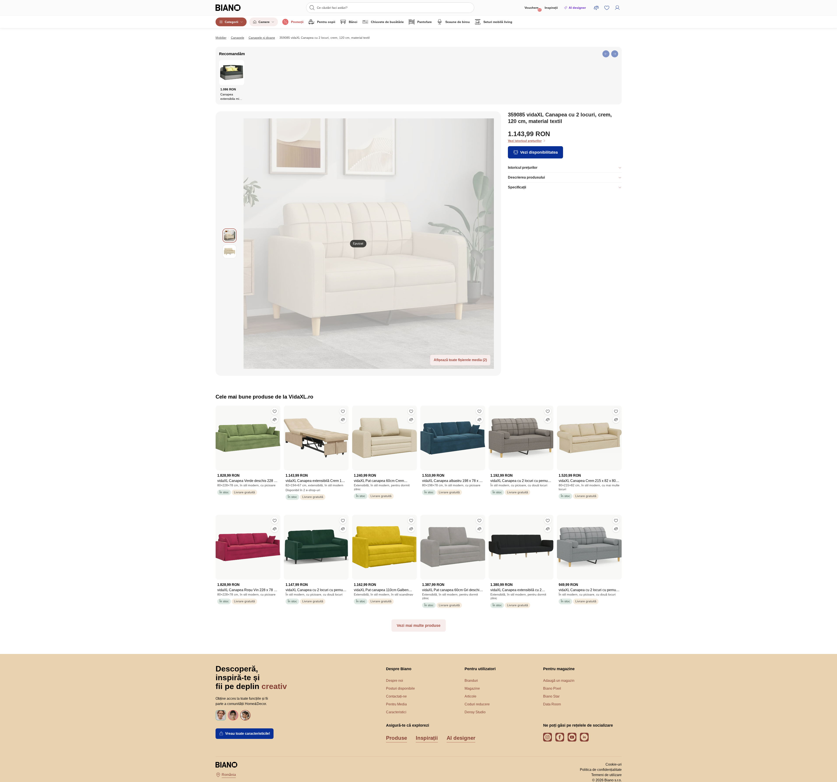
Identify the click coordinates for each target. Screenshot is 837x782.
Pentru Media (396, 704)
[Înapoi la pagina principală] (237, 7)
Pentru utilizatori (480, 669)
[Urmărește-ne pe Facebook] (559, 737)
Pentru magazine (559, 669)
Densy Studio (475, 712)
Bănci (353, 22)
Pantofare (424, 22)
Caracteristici (396, 712)
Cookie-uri (613, 764)
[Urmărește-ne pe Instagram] (547, 737)
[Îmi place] (274, 411)
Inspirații (551, 7)
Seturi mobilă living (497, 22)
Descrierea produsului (526, 177)
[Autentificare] (617, 7)
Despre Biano (398, 669)
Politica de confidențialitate (601, 769)
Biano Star (551, 696)
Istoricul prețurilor (522, 167)
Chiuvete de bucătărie (387, 22)
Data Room (552, 704)
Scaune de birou (457, 22)
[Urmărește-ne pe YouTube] (572, 737)
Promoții (297, 22)
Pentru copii (326, 22)
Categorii (231, 22)
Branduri (471, 680)
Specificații (517, 187)
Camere (264, 22)
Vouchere (533, 8)
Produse (396, 738)
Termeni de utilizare (606, 775)
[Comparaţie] (274, 419)
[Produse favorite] (606, 7)
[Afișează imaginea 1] (230, 235)
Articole (470, 696)
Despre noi (394, 680)
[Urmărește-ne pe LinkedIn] (584, 737)
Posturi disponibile (400, 688)
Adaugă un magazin (558, 680)
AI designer (577, 7)
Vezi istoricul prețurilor (525, 140)
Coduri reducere (477, 704)
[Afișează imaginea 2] (230, 251)
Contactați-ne (396, 696)
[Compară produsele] (596, 7)
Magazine (472, 688)
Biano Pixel (552, 688)
